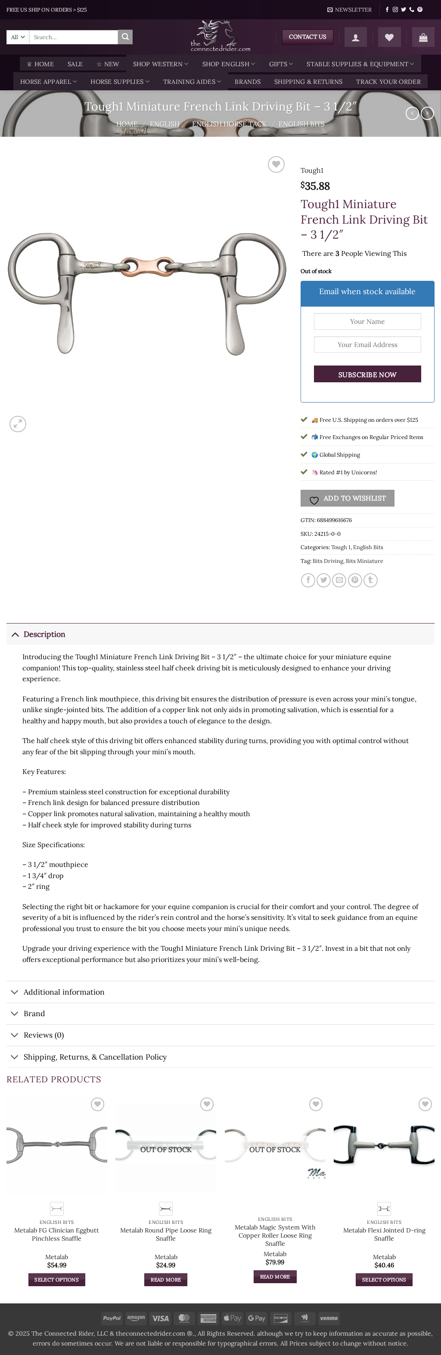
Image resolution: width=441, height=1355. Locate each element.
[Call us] (411, 10)
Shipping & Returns (308, 82)
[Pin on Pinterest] (355, 580)
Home (127, 124)
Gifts (278, 64)
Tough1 (312, 170)
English (165, 124)
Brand (34, 1013)
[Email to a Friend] (339, 580)
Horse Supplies (116, 82)
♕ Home (40, 64)
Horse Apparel (45, 82)
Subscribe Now (368, 374)
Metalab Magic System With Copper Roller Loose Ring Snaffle (275, 1235)
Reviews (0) (44, 1035)
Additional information (64, 992)
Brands (248, 82)
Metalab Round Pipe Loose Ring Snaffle (165, 1234)
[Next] (434, 1198)
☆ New (107, 64)
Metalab (56, 1257)
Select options (56, 1279)
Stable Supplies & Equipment (357, 64)
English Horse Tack (229, 124)
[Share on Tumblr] (370, 580)
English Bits (302, 124)
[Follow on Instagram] (395, 10)
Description (44, 634)
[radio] (56, 1208)
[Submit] (125, 37)
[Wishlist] (389, 37)
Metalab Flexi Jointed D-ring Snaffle (384, 1234)
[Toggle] (14, 634)
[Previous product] (427, 113)
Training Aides (189, 82)
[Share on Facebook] (308, 580)
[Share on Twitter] (324, 580)
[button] (349, 9)
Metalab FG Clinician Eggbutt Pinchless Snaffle (56, 1234)
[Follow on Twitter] (403, 10)
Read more (166, 1279)
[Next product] (412, 113)
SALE (75, 64)
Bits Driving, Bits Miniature (348, 561)
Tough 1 (341, 547)
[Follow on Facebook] (387, 10)
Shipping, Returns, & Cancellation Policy (95, 1057)
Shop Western (158, 64)
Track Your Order (388, 82)
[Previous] (6, 1198)
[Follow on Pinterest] (419, 10)
